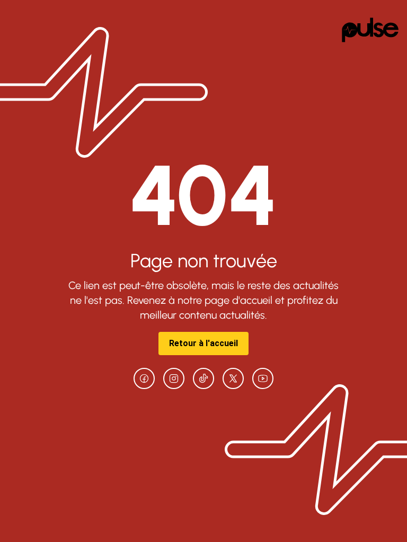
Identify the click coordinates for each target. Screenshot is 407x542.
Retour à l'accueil (203, 343)
